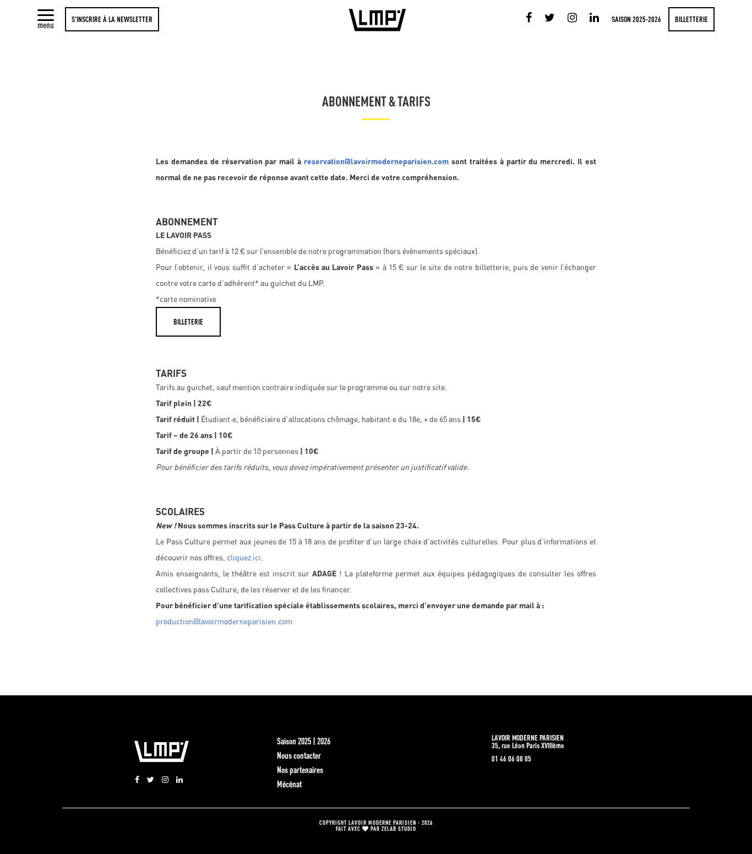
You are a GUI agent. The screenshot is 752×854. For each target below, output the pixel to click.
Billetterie (691, 19)
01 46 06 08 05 (511, 758)
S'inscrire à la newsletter (112, 19)
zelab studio (399, 828)
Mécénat (289, 784)
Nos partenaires (300, 770)
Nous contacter (299, 755)
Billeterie (188, 321)
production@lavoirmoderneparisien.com (224, 621)
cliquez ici (244, 557)
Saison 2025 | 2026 (303, 741)
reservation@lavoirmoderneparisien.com (376, 161)
